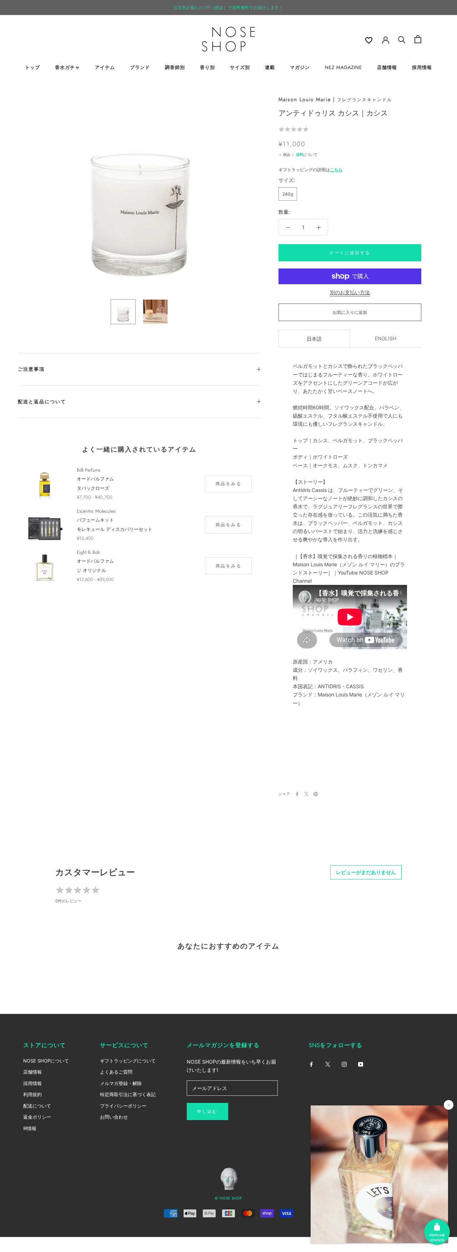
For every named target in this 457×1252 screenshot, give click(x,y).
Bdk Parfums (88, 470)
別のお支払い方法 (350, 292)
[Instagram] (344, 1064)
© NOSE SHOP (228, 1198)
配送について (37, 1106)
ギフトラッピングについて (128, 1061)
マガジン (300, 67)
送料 (299, 154)
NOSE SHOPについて (46, 1061)
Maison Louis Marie (304, 99)
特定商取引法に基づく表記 (128, 1094)
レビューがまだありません (366, 872)
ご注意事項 (31, 369)
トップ (32, 67)
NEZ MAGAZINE (343, 67)
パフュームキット (95, 520)
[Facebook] (297, 794)
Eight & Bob (88, 552)
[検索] (402, 39)
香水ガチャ (67, 67)
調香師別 (175, 67)
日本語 (314, 339)
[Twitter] (306, 794)
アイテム (105, 67)
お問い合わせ (114, 1117)
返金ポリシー (37, 1117)
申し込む (207, 1111)
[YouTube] (360, 1064)
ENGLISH (385, 339)
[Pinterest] (315, 794)
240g (287, 194)
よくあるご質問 (116, 1072)
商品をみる (228, 483)
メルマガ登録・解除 (121, 1083)
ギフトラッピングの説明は (310, 169)
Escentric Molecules (96, 511)
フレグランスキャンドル (364, 100)
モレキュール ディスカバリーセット (114, 529)
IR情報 (29, 1128)
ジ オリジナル (91, 570)
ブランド (140, 67)
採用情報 (422, 67)
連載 (270, 67)
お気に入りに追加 (350, 312)
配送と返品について (42, 401)
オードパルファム (95, 478)
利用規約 (32, 1094)
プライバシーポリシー (123, 1106)
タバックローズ (93, 488)
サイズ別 (240, 67)
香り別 (207, 67)
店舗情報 (387, 67)
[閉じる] (448, 1105)
